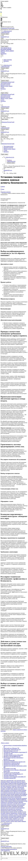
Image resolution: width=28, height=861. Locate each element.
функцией (16, 820)
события (8, 813)
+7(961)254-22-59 (7, 31)
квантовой (23, 792)
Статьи (3, 52)
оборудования (8, 801)
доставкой (8, 788)
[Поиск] (2, 55)
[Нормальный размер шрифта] (2, 4)
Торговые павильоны (6, 846)
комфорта (24, 794)
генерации (14, 786)
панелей (15, 803)
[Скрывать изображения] (1, 20)
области (3, 801)
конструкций (4, 795)
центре (21, 820)
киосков (12, 794)
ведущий (14, 783)
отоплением (10, 802)
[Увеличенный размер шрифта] (2, 6)
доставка (3, 788)
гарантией (8, 786)
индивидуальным (21, 790)
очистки (16, 802)
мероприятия (4, 798)
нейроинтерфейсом (21, 799)
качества (18, 792)
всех (16, 784)
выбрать (19, 784)
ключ (20, 794)
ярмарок (24, 821)
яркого (19, 821)
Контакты (3, 53)
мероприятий (17, 797)
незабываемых (12, 799)
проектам (13, 807)
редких (9, 810)
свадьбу (15, 811)
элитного (3, 821)
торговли (6, 817)
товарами (19, 816)
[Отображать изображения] (1, 18)
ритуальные (20, 810)
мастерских (11, 797)
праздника (14, 805)
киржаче (17, 794)
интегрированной (5, 791)
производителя (4, 809)
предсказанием (20, 805)
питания (23, 803)
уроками (15, 818)
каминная (10, 792)
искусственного (14, 791)
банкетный (13, 782)
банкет (8, 782)
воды (8, 784)
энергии (12, 821)
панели (19, 803)
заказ (12, 788)
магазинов (23, 795)
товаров (24, 816)
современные (13, 813)
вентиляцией (20, 783)
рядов (7, 811)
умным (7, 818)
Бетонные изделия (6, 49)
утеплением (4, 820)
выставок (3, 786)
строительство (4, 814)
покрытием (3, 805)
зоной (2, 790)
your (15, 780)
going (2, 780)
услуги (22, 818)
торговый (16, 817)
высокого (24, 784)
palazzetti (8, 780)
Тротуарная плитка (6, 48)
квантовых (3, 794)
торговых (21, 817)
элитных (8, 821)
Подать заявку (4, 46)
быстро (2, 783)
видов (25, 783)
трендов (3, 818)
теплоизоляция (12, 816)
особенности (4, 802)
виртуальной (4, 784)
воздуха (12, 784)
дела (25, 786)
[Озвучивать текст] (1, 23)
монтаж (9, 798)
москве (13, 798)
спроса (24, 813)
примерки (14, 806)
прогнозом (20, 806)
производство (12, 809)
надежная (24, 798)
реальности (19, 809)
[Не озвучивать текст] (1, 25)
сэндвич (16, 814)
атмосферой (4, 782)
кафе (14, 792)
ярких (16, 821)
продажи (3, 807)
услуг (18, 818)
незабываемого (4, 799)
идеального (7, 790)
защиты (22, 788)
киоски (8, 794)
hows (5, 780)
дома (15, 787)
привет (10, 806)
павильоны (10, 803)
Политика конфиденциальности (9, 849)
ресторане (13, 810)
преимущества (4, 806)
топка (2, 817)
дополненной (20, 787)
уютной (9, 820)
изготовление (13, 790)
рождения (3, 811)
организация (20, 801)
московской (19, 798)
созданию (19, 813)
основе (25, 801)
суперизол (10, 814)
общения (14, 801)
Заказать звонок (5, 34)
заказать (16, 788)
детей (4, 787)
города (18, 786)
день (2, 787)
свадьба (11, 811)
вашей (10, 783)
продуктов (8, 807)
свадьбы (19, 811)
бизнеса (23, 782)
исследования (4, 792)
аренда (23, 780)
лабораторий (17, 795)
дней (13, 787)
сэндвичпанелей (22, 814)
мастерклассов (4, 797)
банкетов (19, 782)
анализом (19, 780)
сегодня (24, 811)
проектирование (20, 807)
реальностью (4, 810)
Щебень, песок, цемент (7, 50)
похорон (9, 805)
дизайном (8, 787)
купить (12, 795)
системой (3, 813)
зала (19, 788)
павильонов (4, 803)
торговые (11, 817)
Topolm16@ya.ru (5, 36)
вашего (6, 783)
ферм (12, 820)
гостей (22, 786)
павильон (20, 802)
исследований (22, 791)
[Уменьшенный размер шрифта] (1, 2)
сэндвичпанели (4, 816)
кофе (9, 795)
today (12, 780)
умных (10, 818)
